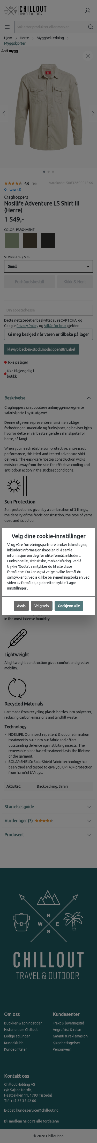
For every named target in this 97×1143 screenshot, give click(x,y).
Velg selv (41, 606)
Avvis (21, 606)
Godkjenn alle (69, 606)
